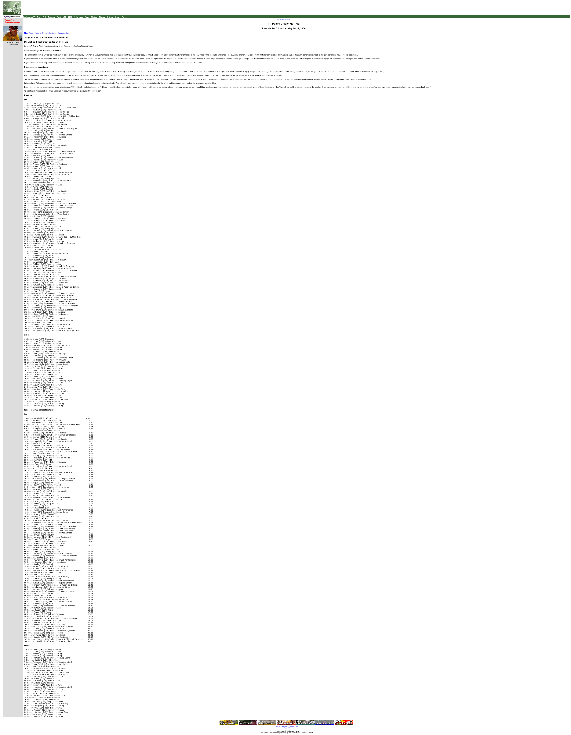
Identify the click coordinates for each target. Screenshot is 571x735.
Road (59, 17)
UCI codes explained (283, 19)
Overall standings (49, 33)
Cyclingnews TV (29, 17)
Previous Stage (64, 33)
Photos (94, 17)
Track (87, 17)
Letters (110, 17)
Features (51, 17)
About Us (287, 728)
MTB (64, 17)
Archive (284, 726)
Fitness (102, 17)
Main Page (28, 33)
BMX (70, 17)
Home (278, 726)
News (39, 17)
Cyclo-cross (78, 17)
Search (117, 17)
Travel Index (294, 726)
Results (38, 33)
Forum (124, 17)
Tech (44, 17)
